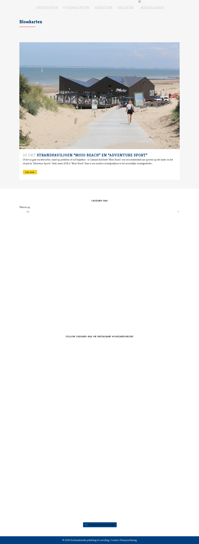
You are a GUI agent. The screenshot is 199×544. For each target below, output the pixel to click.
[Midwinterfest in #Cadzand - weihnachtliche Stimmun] (32, 439)
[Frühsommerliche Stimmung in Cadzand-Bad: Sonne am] (86, 487)
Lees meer (30, 172)
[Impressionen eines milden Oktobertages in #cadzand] (167, 435)
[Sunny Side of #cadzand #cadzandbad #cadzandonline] (59, 470)
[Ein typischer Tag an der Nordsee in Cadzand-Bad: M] (140, 433)
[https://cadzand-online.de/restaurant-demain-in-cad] (59, 379)
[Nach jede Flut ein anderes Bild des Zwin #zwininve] (113, 474)
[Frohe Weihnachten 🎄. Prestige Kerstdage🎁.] (86, 420)
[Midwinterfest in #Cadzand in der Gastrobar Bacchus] (167, 352)
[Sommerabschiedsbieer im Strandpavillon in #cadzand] (32, 489)
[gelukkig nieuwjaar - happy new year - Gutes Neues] (167, 491)
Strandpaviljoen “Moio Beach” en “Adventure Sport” (92, 155)
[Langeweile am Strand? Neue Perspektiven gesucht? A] (113, 433)
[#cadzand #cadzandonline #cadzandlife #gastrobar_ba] (32, 350)
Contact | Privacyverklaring (124, 540)
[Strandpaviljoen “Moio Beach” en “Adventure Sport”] (99, 95)
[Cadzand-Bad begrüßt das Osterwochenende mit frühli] (140, 476)
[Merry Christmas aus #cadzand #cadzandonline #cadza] (59, 431)
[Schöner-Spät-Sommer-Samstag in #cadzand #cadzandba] (113, 354)
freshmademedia (78, 540)
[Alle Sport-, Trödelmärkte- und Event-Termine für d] (140, 365)
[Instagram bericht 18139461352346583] (86, 346)
